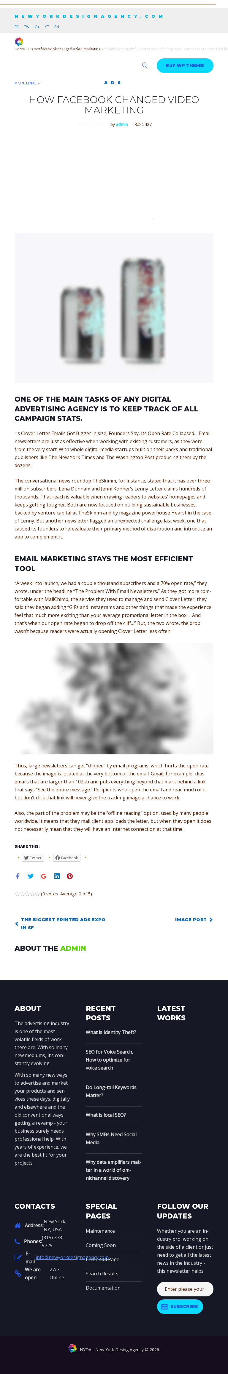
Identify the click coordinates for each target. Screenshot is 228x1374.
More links (26, 83)
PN (56, 26)
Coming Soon (101, 1245)
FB (17, 26)
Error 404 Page (102, 1259)
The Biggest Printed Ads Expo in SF (63, 923)
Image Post (191, 919)
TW (26, 26)
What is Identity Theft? (111, 1032)
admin (122, 124)
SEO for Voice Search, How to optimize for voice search (109, 1059)
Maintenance (100, 1231)
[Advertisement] (108, 3)
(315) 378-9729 (53, 1241)
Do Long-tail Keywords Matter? (111, 1091)
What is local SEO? (106, 1115)
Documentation (103, 1288)
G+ (37, 26)
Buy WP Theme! (185, 65)
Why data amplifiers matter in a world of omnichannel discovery (113, 1170)
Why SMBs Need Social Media (111, 1138)
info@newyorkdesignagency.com (72, 1257)
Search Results (102, 1273)
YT (47, 26)
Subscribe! (184, 1306)
